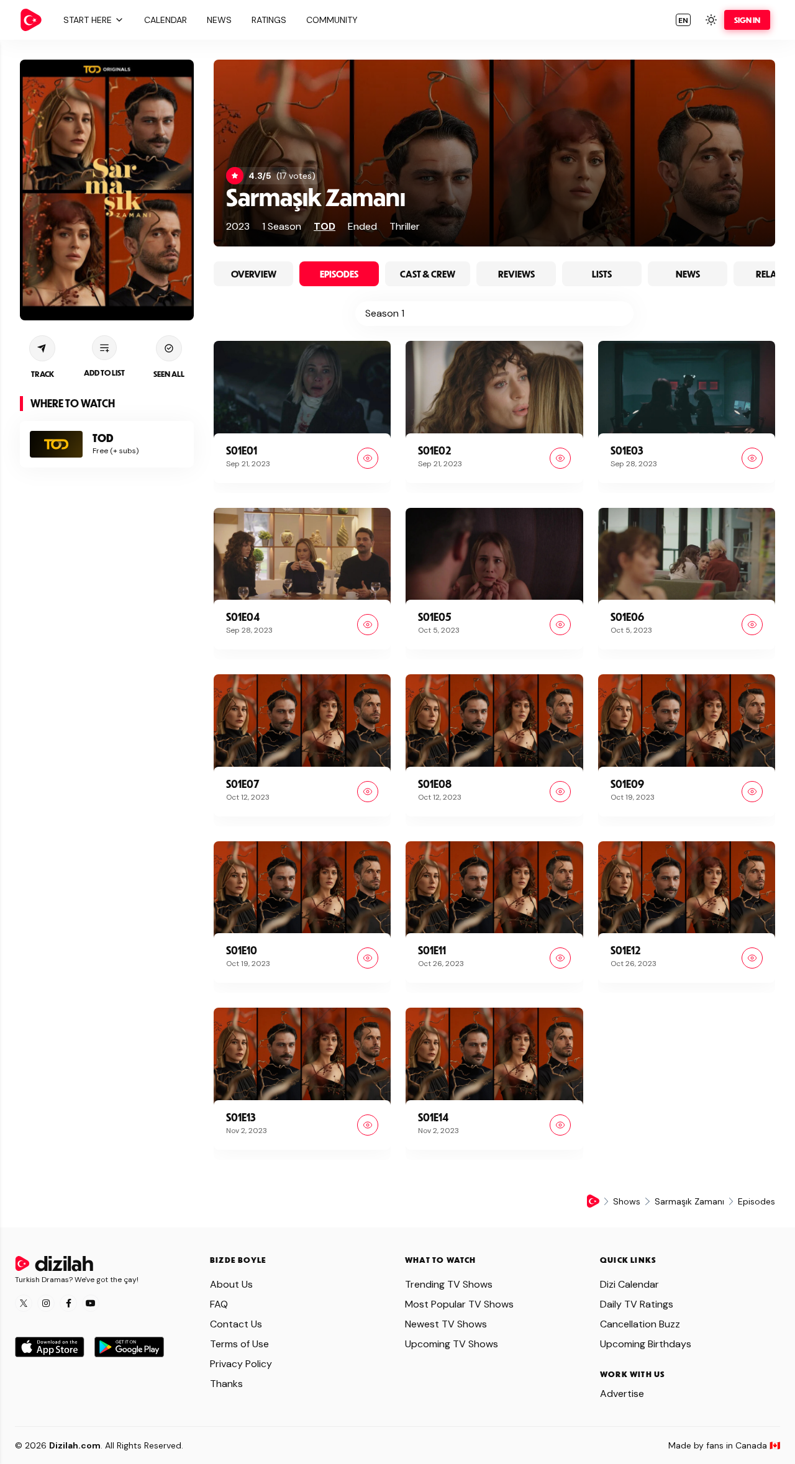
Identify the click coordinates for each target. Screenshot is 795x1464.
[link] (31, 20)
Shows (626, 1201)
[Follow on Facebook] (68, 1303)
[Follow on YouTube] (90, 1303)
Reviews (516, 273)
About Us (231, 1284)
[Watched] (367, 458)
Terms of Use (239, 1343)
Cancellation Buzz (640, 1324)
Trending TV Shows (449, 1284)
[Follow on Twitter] (23, 1303)
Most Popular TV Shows (459, 1304)
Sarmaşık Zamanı (316, 196)
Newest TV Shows (446, 1324)
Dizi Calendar (629, 1284)
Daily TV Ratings (636, 1304)
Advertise (622, 1393)
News (688, 273)
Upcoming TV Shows (451, 1343)
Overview (253, 273)
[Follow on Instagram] (46, 1303)
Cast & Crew (427, 273)
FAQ (219, 1304)
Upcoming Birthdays (645, 1343)
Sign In (747, 20)
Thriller (404, 226)
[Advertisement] (107, 673)
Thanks (226, 1383)
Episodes (339, 273)
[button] (92, 20)
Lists (602, 273)
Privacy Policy (241, 1363)
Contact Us (236, 1324)
